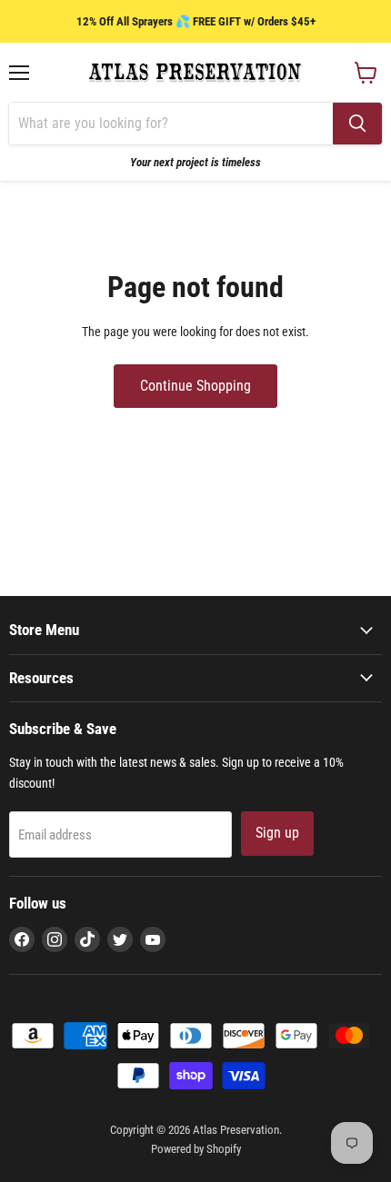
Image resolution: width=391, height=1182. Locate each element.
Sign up (277, 832)
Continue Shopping (195, 385)
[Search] (357, 123)
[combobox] (171, 123)
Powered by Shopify (196, 1149)
